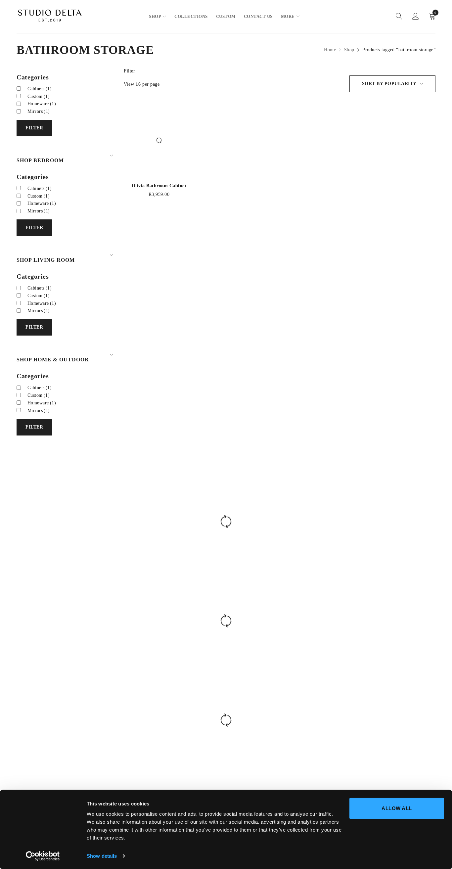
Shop (349, 49)
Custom (38, 96)
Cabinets (39, 88)
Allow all (397, 808)
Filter (129, 71)
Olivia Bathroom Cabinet (159, 185)
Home (330, 49)
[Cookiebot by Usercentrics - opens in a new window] (43, 856)
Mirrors (38, 111)
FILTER (34, 127)
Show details (102, 856)
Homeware (41, 103)
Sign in (415, 16)
